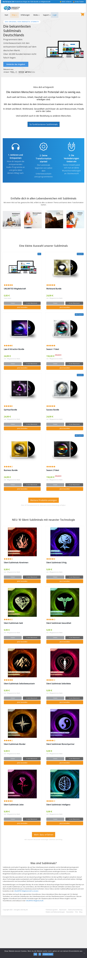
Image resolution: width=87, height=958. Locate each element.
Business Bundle (11, 470)
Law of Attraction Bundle (14, 349)
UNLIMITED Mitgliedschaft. (35, 901)
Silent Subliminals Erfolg (56, 562)
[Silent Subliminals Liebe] (22, 784)
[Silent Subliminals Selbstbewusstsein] (22, 663)
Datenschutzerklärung (75, 910)
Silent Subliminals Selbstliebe (58, 683)
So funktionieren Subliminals (43, 124)
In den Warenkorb (31, 303)
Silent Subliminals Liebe (14, 804)
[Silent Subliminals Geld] (22, 602)
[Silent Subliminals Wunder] (22, 723)
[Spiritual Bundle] (22, 389)
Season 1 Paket (52, 349)
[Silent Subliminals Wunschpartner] (64, 723)
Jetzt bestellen (22, 307)
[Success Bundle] (64, 389)
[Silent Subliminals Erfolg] (64, 542)
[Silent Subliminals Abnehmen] (22, 542)
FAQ (76, 912)
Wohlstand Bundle (53, 289)
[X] (84, 953)
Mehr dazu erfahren (43, 834)
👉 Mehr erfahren (65, 2)
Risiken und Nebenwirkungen (55, 912)
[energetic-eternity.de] (15, 8)
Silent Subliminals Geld (13, 623)
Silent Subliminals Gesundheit (58, 623)
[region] (43, 45)
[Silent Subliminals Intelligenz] (64, 784)
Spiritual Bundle (10, 410)
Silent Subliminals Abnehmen (16, 562)
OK (35, 954)
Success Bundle (52, 410)
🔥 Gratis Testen (78, 2)
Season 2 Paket (52, 470)
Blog (80, 912)
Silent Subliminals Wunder (15, 744)
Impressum (62, 910)
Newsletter (70, 912)
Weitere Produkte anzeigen (43, 500)
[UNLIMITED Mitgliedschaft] (22, 268)
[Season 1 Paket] (64, 328)
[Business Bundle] (22, 449)
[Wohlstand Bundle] (64, 268)
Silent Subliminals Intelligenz (58, 804)
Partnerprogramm (52, 910)
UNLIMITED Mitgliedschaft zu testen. (26, 891)
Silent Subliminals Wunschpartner (60, 744)
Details (13, 303)
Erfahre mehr (48, 954)
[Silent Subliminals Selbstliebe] (64, 663)
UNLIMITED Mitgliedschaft (15, 289)
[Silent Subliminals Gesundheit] (64, 602)
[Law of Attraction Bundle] (22, 328)
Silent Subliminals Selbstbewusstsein (19, 683)
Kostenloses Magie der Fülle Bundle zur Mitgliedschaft (26, 2)
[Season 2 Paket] (64, 449)
